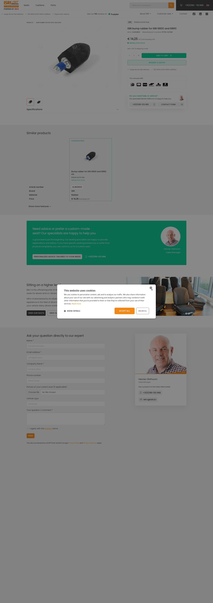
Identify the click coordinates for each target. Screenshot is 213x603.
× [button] (152, 290)
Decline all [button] (142, 311)
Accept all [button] (124, 311)
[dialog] (106, 301)
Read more (76, 303)
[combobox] (151, 288)
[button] (72, 311)
